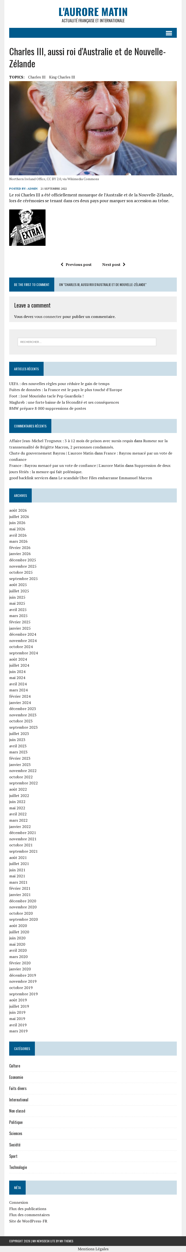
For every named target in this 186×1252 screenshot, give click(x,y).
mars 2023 (18, 752)
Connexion (18, 1202)
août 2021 (18, 857)
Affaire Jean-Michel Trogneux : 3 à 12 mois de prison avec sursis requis (71, 440)
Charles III (37, 77)
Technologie (18, 1167)
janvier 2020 (20, 969)
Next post (111, 264)
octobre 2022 (21, 777)
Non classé (17, 1111)
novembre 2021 (23, 839)
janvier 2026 (20, 553)
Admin (32, 188)
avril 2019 (18, 1025)
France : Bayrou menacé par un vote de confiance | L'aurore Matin (66, 465)
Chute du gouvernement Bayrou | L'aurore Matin (51, 453)
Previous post (79, 264)
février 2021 (20, 888)
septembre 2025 (23, 578)
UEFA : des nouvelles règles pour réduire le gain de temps (59, 383)
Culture (14, 1066)
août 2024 (18, 659)
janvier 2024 (20, 702)
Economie (16, 1077)
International (18, 1100)
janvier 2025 (20, 628)
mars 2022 (18, 820)
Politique (16, 1122)
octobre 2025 (21, 572)
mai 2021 (17, 876)
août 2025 (18, 584)
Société (14, 1145)
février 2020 (20, 963)
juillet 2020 (19, 932)
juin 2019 (17, 1012)
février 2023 (20, 758)
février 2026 (20, 547)
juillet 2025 (19, 591)
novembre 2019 (23, 981)
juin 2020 (17, 938)
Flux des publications (27, 1208)
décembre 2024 (22, 634)
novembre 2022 (23, 770)
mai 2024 (17, 677)
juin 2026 (17, 522)
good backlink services (28, 477)
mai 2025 (17, 603)
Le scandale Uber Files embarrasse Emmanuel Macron (105, 477)
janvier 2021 (20, 894)
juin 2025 (17, 597)
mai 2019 (17, 1018)
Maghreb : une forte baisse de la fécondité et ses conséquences (64, 402)
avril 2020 (18, 950)
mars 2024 (18, 690)
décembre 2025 (22, 560)
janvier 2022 (20, 826)
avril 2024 (18, 684)
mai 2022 (17, 808)
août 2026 (18, 510)
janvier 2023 (20, 764)
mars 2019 (18, 1031)
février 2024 (20, 696)
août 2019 (18, 1000)
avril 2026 (18, 535)
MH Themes (66, 1241)
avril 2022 (18, 814)
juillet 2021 (19, 863)
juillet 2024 (19, 665)
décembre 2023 (22, 708)
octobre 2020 (21, 913)
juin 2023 (17, 739)
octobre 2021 (21, 845)
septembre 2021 (23, 851)
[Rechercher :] (87, 341)
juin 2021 (17, 870)
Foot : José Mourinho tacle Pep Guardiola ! (46, 396)
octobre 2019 (21, 987)
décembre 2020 (22, 901)
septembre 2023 (23, 727)
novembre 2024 (23, 640)
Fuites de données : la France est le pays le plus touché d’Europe (65, 389)
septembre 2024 (23, 653)
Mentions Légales (93, 1249)
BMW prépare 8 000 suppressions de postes (47, 408)
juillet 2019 (19, 1006)
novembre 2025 (23, 566)
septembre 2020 (23, 919)
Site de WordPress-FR (28, 1221)
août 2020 (18, 925)
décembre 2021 (22, 832)
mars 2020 (18, 956)
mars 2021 (18, 882)
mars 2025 (18, 615)
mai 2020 (17, 944)
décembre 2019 (22, 975)
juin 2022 (17, 801)
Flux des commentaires (29, 1214)
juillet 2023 (19, 733)
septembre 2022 (23, 783)
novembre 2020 (23, 907)
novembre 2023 (23, 715)
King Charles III (62, 77)
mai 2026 (17, 529)
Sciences (15, 1133)
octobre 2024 (21, 646)
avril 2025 (18, 609)
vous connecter (48, 316)
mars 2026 (18, 541)
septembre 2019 (23, 994)
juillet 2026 (19, 516)
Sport (13, 1156)
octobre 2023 (21, 721)
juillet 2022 (19, 795)
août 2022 (18, 789)
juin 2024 (17, 671)
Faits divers (18, 1088)
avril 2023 (18, 746)
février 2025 (20, 622)
